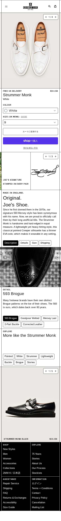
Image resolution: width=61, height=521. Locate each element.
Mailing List (38, 507)
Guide (24, 117)
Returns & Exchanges (14, 497)
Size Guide (9, 507)
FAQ (5, 493)
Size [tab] (34, 242)
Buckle (8, 362)
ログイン (37, 483)
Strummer (31, 356)
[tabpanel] (30, 215)
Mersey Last (49, 318)
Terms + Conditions (42, 488)
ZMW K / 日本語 (11, 473)
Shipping (7, 488)
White (19, 356)
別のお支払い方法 (30, 148)
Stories (31, 362)
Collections (9, 468)
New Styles (9, 449)
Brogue (19, 362)
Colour (7, 105)
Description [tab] (11, 242)
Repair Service (11, 483)
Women (7, 458)
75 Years (36, 454)
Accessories (9, 463)
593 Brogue (11, 318)
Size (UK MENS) (15, 117)
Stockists (37, 473)
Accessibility (10, 502)
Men (5, 454)
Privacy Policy (39, 497)
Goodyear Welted (30, 318)
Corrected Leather (32, 324)
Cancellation (38, 502)
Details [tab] (24, 242)
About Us (37, 463)
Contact (36, 493)
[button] (6, 6)
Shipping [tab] (45, 242)
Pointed (9, 356)
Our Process (39, 468)
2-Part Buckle (12, 324)
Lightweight (47, 356)
